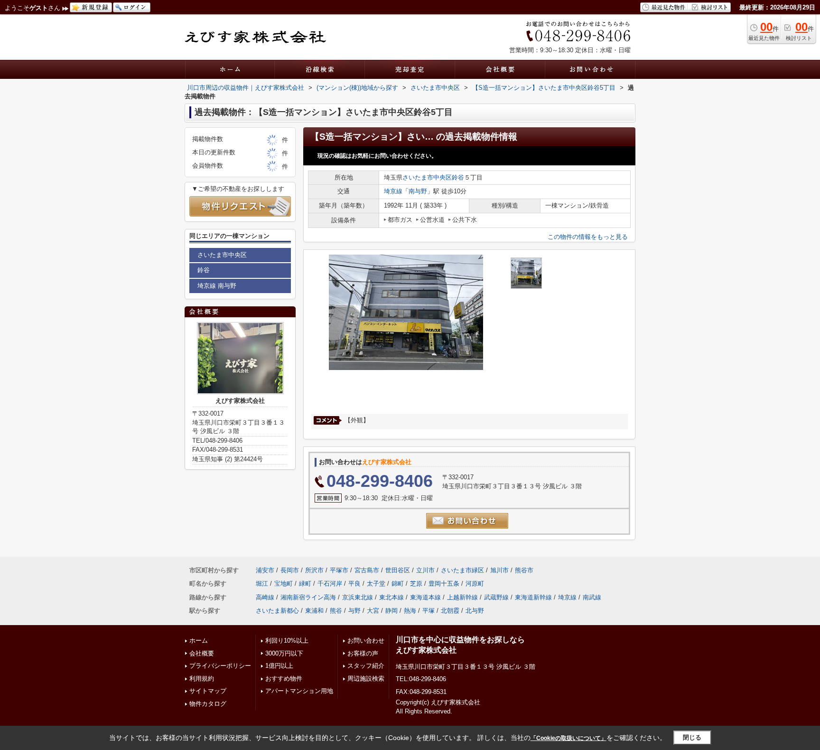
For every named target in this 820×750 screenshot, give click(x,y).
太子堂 (376, 583)
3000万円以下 (284, 653)
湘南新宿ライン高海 (308, 597)
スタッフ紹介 (365, 665)
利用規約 (201, 678)
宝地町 (283, 583)
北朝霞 (450, 610)
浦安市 (265, 570)
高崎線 (265, 597)
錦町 (397, 583)
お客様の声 (362, 653)
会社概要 (201, 653)
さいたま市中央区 (427, 177)
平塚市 (339, 570)
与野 (354, 610)
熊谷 (336, 610)
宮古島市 (366, 570)
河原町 (475, 583)
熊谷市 (524, 570)
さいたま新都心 (277, 610)
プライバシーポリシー (220, 665)
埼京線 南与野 (216, 285)
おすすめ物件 (283, 678)
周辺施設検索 (365, 678)
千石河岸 (329, 583)
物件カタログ (207, 703)
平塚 (428, 610)
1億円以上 (279, 665)
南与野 (418, 191)
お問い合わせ (365, 640)
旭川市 (499, 570)
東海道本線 (425, 597)
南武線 (592, 597)
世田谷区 (397, 570)
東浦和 (314, 610)
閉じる (692, 737)
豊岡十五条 (444, 583)
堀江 (262, 583)
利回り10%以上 (286, 640)
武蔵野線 (496, 597)
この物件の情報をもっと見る (588, 236)
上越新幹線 (462, 597)
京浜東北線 (357, 597)
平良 (354, 583)
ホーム (198, 640)
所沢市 (314, 570)
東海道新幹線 (533, 597)
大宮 (373, 610)
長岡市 (289, 570)
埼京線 (393, 191)
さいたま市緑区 (462, 570)
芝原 (416, 583)
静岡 (391, 610)
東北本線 (391, 597)
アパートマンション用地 (299, 690)
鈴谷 (458, 177)
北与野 (475, 610)
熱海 (410, 610)
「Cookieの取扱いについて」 (568, 738)
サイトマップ (207, 690)
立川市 (425, 570)
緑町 (305, 583)
